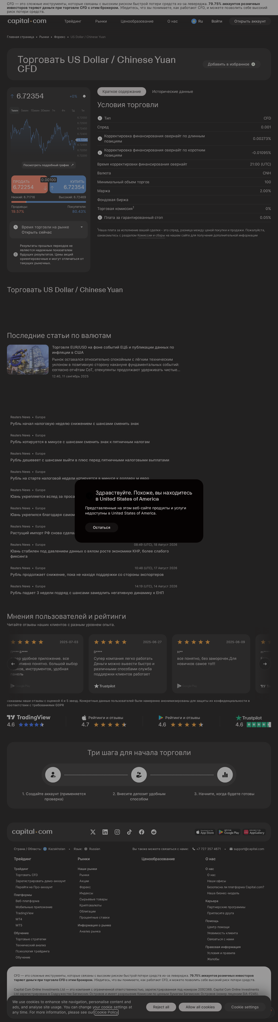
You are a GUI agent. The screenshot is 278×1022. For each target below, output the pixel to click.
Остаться (101, 527)
